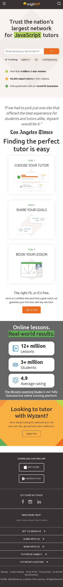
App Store (33, 467)
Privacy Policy (45, 572)
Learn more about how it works (31, 520)
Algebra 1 (25, 59)
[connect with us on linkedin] (37, 501)
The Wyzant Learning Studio (24, 392)
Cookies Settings (17, 572)
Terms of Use (31, 572)
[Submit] (51, 51)
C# (36, 59)
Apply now (31, 433)
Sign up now (32, 309)
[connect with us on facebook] (25, 501)
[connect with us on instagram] (30, 501)
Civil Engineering (50, 59)
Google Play (33, 478)
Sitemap (4, 572)
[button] (4, 4)
